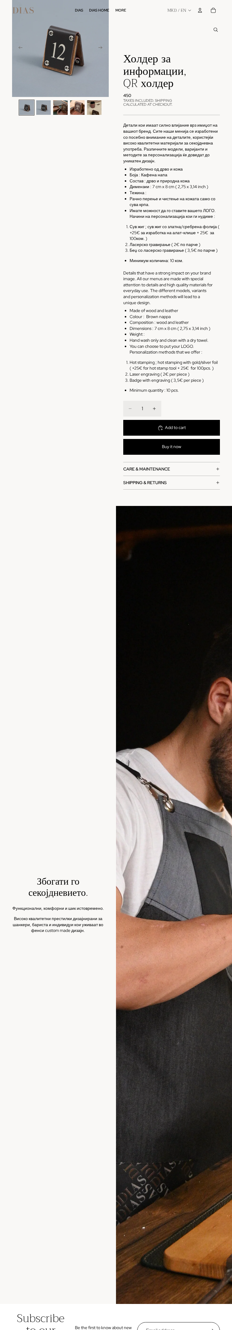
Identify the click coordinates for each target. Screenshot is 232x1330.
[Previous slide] (18, 48)
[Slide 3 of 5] (60, 107)
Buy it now (171, 446)
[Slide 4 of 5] (77, 107)
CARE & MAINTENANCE (146, 469)
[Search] (215, 29)
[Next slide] (102, 48)
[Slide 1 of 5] (26, 107)
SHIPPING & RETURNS (145, 482)
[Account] (200, 10)
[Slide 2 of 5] (43, 107)
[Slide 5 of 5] (94, 107)
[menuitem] (120, 10)
